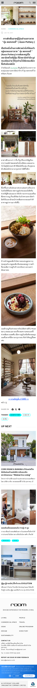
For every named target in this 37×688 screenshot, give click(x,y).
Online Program (26, 626)
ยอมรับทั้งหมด (29, 676)
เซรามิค (4, 419)
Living (3, 618)
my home (14, 68)
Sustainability (7, 635)
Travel (22, 622)
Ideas (3, 626)
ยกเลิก (17, 676)
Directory (23, 631)
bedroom (6, 540)
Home (3, 29)
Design (4, 631)
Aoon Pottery (15, 415)
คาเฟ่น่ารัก (26, 415)
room (15, 540)
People (22, 618)
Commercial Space (16, 29)
